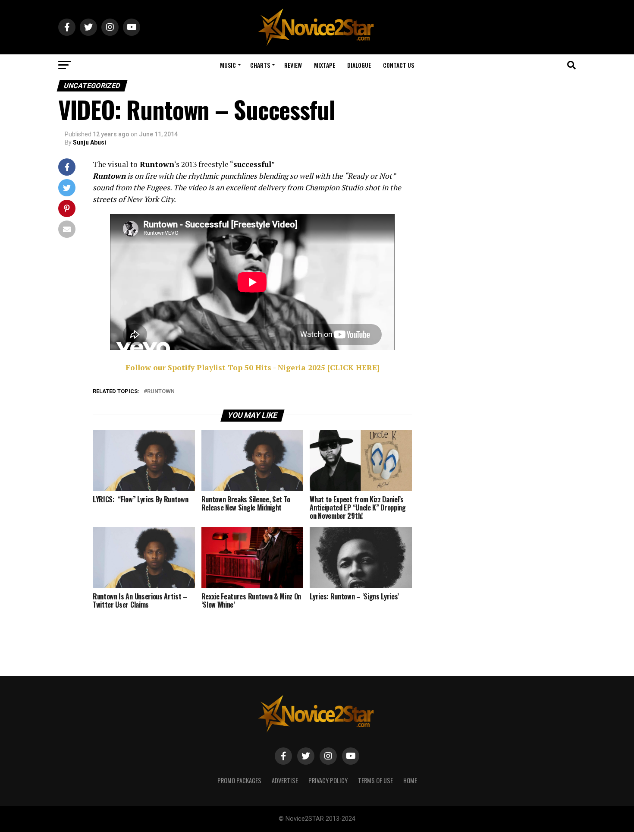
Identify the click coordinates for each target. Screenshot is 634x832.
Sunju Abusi (89, 142)
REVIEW (293, 64)
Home (410, 780)
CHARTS (260, 64)
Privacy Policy (328, 780)
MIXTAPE (324, 64)
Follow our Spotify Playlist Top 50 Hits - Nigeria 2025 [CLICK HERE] (253, 367)
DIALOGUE (359, 64)
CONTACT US (398, 64)
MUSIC (228, 64)
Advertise (285, 780)
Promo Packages (239, 780)
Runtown (161, 391)
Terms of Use (375, 780)
